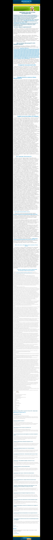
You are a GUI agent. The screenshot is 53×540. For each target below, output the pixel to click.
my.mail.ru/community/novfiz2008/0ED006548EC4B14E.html (25, 214)
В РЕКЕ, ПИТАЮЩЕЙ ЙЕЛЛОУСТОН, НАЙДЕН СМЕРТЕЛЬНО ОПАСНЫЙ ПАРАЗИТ (25, 479)
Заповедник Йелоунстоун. (17, 414)
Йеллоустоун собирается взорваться (19, 420)
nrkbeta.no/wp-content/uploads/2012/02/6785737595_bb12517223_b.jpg (26, 239)
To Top (37, 536)
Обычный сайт (16, 536)
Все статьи (15, 525)
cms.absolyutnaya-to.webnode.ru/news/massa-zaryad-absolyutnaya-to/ (24, 272)
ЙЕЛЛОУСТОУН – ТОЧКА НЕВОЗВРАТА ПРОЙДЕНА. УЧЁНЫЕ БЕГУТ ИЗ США (24, 460)
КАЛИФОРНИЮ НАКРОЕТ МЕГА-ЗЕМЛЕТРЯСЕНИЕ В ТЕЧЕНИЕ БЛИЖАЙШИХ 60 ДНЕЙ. (25, 499)
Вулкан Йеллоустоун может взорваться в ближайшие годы (22, 427)
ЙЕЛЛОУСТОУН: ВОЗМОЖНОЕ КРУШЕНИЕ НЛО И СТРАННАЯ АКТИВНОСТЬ (24, 448)
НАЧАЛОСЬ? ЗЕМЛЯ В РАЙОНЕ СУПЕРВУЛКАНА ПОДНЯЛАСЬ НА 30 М (23, 441)
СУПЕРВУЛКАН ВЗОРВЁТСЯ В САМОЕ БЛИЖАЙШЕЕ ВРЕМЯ (22, 466)
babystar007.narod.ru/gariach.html (28, 20)
